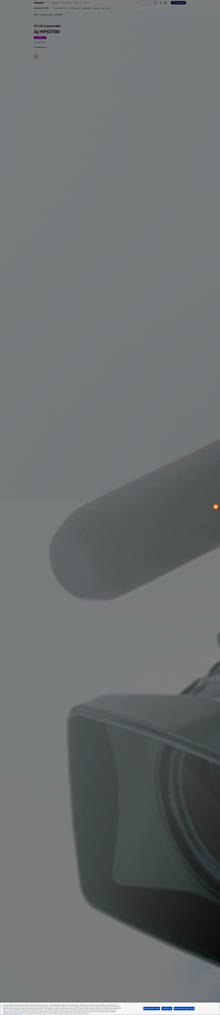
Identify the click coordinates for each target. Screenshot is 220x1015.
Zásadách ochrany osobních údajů (12, 1013)
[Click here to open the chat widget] (215, 506)
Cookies (112, 1011)
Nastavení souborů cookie (151, 1008)
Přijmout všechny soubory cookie (184, 1008)
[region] (110, 1008)
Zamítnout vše (167, 1008)
